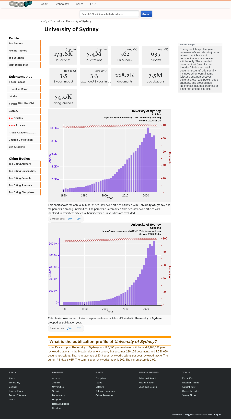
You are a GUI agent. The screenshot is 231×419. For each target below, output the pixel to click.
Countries (57, 408)
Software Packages (105, 391)
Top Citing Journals (20, 185)
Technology (62, 4)
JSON (69, 218)
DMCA (12, 399)
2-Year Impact (17, 81)
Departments (58, 395)
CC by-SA (217, 415)
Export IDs (187, 378)
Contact (13, 387)
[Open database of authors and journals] (20, 2)
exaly (44, 21)
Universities (57, 21)
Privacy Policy (16, 391)
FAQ (93, 4)
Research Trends (190, 382)
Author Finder (188, 387)
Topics (99, 382)
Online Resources (104, 395)
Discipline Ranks (18, 89)
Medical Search (146, 382)
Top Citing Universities (22, 171)
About (44, 4)
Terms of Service (17, 395)
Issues (79, 4)
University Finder (190, 391)
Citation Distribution (21, 139)
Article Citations (22, 132)
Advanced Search (147, 378)
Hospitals (56, 399)
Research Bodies (60, 404)
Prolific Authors (18, 50)
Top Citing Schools (20, 178)
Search (146, 14)
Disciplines (101, 378)
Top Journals (16, 57)
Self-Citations (17, 146)
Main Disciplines (18, 64)
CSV (78, 218)
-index (13, 96)
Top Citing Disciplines (21, 192)
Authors (56, 378)
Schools (56, 391)
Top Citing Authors (20, 163)
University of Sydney (78, 21)
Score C (13, 110)
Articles (16, 118)
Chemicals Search (148, 387)
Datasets (100, 387)
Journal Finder (189, 395)
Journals (56, 382)
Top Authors (16, 43)
